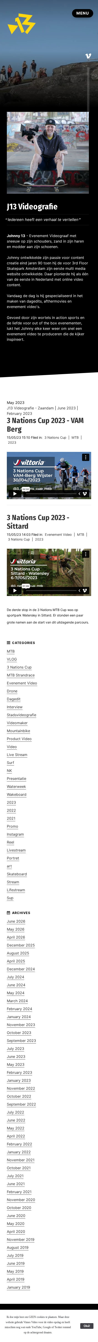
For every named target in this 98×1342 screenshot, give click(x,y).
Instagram (15, 834)
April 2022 (16, 1136)
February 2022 (19, 1144)
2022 (11, 810)
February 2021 (19, 1191)
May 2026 (15, 929)
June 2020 (16, 1215)
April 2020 (16, 1231)
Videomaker (17, 723)
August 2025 (18, 953)
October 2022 (19, 1096)
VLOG (12, 659)
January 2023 (19, 1080)
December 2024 (21, 969)
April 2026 (16, 937)
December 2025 (21, 945)
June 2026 (16, 921)
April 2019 (15, 1279)
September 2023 (21, 1040)
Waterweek (16, 786)
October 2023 (19, 1032)
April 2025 (16, 961)
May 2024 (15, 993)
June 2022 (16, 1120)
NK (9, 770)
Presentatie (16, 778)
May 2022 (15, 1128)
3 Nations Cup (55, 437)
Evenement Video (58, 534)
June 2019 (16, 1263)
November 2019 (20, 1239)
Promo (12, 826)
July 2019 (15, 1255)
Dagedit (14, 699)
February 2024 (19, 1008)
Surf (10, 762)
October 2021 (19, 1168)
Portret (13, 858)
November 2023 (21, 1024)
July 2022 (15, 1112)
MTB (75, 437)
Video (12, 746)
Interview (15, 707)
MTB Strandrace (21, 675)
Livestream (16, 850)
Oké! (87, 1326)
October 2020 (19, 1207)
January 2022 (19, 1152)
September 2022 (21, 1104)
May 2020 (15, 1223)
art (9, 866)
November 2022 (21, 1088)
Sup (10, 898)
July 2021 (15, 1176)
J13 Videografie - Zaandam (30, 408)
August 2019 (17, 1247)
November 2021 (20, 1160)
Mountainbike (18, 731)
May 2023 (15, 1064)
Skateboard (17, 874)
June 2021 (16, 1184)
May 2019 (15, 1271)
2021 (11, 818)
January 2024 (19, 1016)
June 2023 (66, 408)
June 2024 (16, 985)
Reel (10, 842)
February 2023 (19, 413)
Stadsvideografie (21, 715)
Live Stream (17, 754)
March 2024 (17, 1001)
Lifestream (16, 890)
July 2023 (15, 1048)
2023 (12, 442)
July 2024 (15, 977)
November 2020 (21, 1199)
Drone (12, 691)
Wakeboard (16, 794)
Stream (13, 882)
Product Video (19, 738)
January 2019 (18, 1287)
